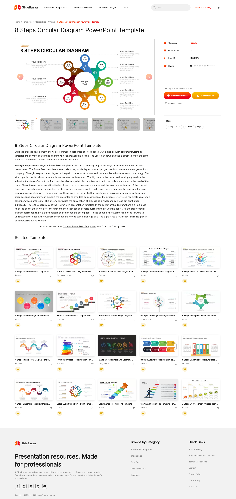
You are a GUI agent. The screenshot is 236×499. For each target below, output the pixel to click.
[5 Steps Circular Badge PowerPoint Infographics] (34, 301)
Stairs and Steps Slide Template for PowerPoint (158, 404)
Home (17, 22)
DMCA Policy (194, 480)
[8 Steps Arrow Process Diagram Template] (159, 345)
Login (218, 7)
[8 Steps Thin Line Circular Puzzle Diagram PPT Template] (201, 257)
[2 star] (197, 66)
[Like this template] (51, 276)
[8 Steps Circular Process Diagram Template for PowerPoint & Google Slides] (117, 257)
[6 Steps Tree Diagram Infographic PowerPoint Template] (159, 301)
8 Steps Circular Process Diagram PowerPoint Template (33, 271)
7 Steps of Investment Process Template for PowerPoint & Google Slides (200, 404)
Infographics (40, 22)
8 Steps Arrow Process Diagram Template (158, 360)
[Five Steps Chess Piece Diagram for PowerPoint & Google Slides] (76, 345)
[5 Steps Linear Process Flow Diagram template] (34, 390)
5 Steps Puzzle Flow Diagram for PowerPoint (33, 360)
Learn (125, 7)
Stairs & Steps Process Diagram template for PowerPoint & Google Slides (75, 315)
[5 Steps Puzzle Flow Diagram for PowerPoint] (34, 345)
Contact (192, 468)
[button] (50, 77)
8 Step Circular (174, 127)
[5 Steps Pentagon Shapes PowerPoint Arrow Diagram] (201, 301)
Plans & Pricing (195, 449)
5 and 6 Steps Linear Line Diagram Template (117, 360)
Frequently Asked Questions (202, 455)
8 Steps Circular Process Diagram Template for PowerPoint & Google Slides (117, 271)
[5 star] (205, 66)
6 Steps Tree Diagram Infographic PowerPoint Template (158, 315)
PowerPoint (179, 95)
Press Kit (193, 486)
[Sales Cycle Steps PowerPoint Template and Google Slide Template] (76, 390)
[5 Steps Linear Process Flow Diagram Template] (201, 345)
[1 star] (195, 66)
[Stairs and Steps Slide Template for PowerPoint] (159, 390)
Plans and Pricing (203, 7)
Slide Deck (136, 462)
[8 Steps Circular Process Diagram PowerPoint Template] (34, 257)
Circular (51, 22)
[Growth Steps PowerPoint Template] (117, 390)
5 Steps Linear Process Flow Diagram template (33, 404)
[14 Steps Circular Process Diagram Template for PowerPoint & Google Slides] (159, 257)
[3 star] (200, 66)
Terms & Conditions (198, 462)
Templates (28, 22)
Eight (199, 127)
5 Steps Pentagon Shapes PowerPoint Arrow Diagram (200, 315)
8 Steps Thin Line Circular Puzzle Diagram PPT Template (200, 271)
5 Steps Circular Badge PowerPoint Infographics (33, 315)
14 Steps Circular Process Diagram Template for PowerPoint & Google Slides (158, 271)
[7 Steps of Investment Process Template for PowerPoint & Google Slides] (201, 390)
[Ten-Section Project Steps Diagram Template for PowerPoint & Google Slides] (117, 301)
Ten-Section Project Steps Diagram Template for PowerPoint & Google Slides (117, 315)
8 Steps (188, 127)
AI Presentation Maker (82, 7)
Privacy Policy (195, 474)
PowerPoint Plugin (107, 7)
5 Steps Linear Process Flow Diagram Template (200, 360)
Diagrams (135, 475)
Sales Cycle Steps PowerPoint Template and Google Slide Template (75, 404)
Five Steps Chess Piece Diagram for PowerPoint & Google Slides (75, 360)
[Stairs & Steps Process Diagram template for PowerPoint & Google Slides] (76, 301)
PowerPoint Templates (54, 7)
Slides (207, 95)
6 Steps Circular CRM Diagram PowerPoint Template (75, 271)
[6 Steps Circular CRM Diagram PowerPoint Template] (76, 257)
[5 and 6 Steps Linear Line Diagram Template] (117, 345)
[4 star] (202, 66)
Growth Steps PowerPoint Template (115, 404)
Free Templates (138, 469)
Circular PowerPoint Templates (79, 226)
